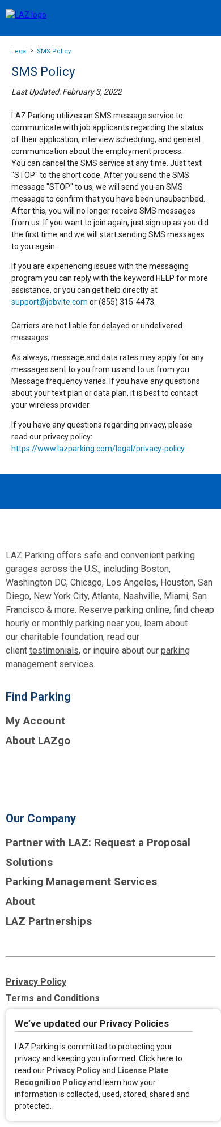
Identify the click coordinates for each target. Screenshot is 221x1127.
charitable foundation (61, 636)
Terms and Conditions (53, 998)
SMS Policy (54, 51)
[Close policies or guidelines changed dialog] (207, 1025)
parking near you (107, 623)
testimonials (54, 650)
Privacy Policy (73, 1070)
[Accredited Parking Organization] (48, 775)
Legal (19, 51)
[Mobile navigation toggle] (203, 18)
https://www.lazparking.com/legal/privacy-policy (98, 448)
